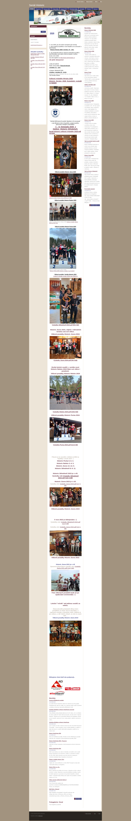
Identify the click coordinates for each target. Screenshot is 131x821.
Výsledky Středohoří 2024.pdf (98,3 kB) (65, 325)
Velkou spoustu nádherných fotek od (57, 779)
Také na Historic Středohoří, (91, 171)
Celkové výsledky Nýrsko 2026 (61, 78)
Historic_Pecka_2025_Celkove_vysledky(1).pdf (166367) (62, 271)
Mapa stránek (89, 1)
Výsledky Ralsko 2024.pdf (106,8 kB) (65, 412)
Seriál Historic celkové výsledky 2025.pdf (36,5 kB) (38, 54)
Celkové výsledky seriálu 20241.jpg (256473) (65, 276)
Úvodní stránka (80, 1)
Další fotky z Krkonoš (54, 789)
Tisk (101, 1)
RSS (96, 1)
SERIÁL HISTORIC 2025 (90, 84)
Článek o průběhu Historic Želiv (56, 759)
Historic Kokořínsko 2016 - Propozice (58, 741)
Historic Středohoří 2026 (90, 30)
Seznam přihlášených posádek (56, 700)
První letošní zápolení (89, 188)
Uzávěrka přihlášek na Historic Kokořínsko (59, 722)
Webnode (41, 815)
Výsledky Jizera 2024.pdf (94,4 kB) (65, 360)
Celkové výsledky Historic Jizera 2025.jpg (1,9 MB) (60, 198)
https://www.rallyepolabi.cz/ (67, 57)
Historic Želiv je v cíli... (54, 767)
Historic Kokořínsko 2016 (55, 733)
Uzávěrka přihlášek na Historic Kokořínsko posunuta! (61, 709)
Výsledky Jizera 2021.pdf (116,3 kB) (69, 567)
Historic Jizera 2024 (89, 100)
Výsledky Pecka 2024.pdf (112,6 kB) (65, 445)
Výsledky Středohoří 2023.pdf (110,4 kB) (68, 477)
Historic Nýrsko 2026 (89, 51)
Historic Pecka (87, 72)
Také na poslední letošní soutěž (91, 141)
